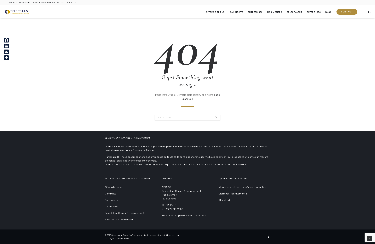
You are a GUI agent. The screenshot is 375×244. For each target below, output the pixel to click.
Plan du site (225, 200)
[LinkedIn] (6, 46)
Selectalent (294, 12)
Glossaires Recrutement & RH (235, 193)
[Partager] (6, 58)
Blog (328, 12)
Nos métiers (274, 12)
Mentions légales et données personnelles (242, 187)
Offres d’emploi (215, 12)
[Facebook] (6, 40)
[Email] (6, 52)
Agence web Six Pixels (120, 238)
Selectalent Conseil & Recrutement (124, 213)
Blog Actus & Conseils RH (119, 219)
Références (314, 12)
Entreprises (255, 12)
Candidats (236, 12)
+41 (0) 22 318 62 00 (172, 209)
